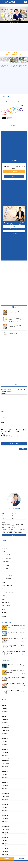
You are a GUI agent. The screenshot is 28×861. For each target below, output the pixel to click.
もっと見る (14, 535)
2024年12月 (4, 758)
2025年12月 (4, 725)
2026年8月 (4, 703)
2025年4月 (4, 747)
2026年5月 (4, 711)
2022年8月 (4, 835)
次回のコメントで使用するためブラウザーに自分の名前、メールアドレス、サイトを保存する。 (13, 430)
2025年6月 (4, 741)
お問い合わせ (14, 176)
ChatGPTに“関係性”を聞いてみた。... (15, 664)
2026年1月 (4, 722)
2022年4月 (4, 846)
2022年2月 (4, 851)
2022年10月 (4, 829)
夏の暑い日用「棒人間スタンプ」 (23, 66)
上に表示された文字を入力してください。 (11, 436)
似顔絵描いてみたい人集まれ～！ (16, 326)
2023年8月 (4, 802)
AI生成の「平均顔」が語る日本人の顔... (15, 683)
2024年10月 (4, 763)
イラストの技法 (5, 565)
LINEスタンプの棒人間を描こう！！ (5, 66)
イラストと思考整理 (6, 558)
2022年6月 (4, 840)
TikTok (3, 551)
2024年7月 (4, 771)
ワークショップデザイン (7, 592)
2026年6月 (4, 708)
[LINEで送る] (9, 118)
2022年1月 (4, 854)
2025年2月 (4, 752)
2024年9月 (4, 766)
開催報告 (4, 616)
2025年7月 (4, 738)
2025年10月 (4, 730)
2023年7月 (4, 804)
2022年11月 (4, 826)
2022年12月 (4, 824)
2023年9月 (4, 799)
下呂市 (3, 595)
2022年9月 (4, 832)
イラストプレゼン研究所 (8, 2)
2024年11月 (4, 760)
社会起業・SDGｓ (6, 612)
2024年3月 (4, 782)
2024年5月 (4, 777)
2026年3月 (4, 716)
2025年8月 (4, 736)
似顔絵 (3, 599)
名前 (2, 411)
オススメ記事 (5, 568)
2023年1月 (4, 821)
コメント (3, 393)
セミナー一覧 (14, 171)
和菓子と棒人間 (12, 313)
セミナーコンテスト (6, 578)
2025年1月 (4, 755)
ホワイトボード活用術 (7, 585)
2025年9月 (4, 733)
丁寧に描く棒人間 (13, 333)
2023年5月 (4, 810)
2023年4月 (4, 813)
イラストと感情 (5, 561)
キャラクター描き (6, 572)
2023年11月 (4, 793)
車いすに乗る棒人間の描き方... (14, 690)
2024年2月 (4, 785)
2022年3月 (4, 848)
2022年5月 (4, 843)
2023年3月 (4, 815)
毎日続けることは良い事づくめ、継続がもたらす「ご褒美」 (16, 320)
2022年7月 (4, 837)
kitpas (3, 544)
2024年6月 (4, 774)
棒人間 (3, 609)
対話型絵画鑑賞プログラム (8, 602)
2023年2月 (4, 818)
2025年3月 (4, 749)
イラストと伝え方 (6, 555)
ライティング (5, 588)
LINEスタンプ (5, 548)
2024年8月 (4, 769)
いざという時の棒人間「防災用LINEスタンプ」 (14, 66)
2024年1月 (4, 788)
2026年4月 (4, 714)
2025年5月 (4, 744)
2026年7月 (4, 705)
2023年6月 (4, 807)
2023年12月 (4, 791)
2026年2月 (4, 719)
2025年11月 (4, 727)
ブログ (3, 582)
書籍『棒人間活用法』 (7, 605)
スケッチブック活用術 (7, 575)
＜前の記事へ (13, 126)
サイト (2, 422)
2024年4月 (4, 780)
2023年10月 (4, 796)
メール (3, 417)
